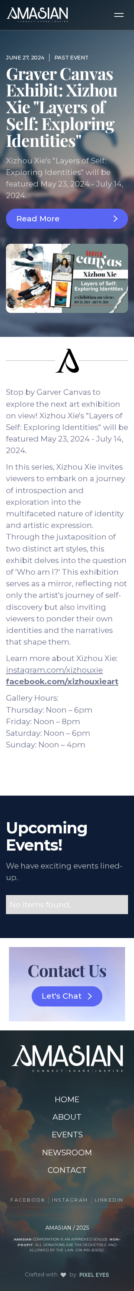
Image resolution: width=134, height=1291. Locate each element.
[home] (37, 15)
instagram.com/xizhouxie (54, 669)
